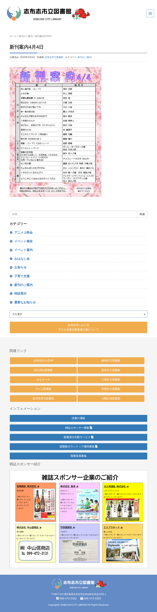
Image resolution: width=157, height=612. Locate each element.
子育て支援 (22, 276)
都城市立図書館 (110, 360)
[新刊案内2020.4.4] (55, 131)
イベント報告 (23, 241)
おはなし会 (22, 258)
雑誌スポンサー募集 (77, 427)
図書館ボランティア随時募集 (77, 446)
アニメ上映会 (23, 232)
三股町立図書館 (110, 379)
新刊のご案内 (26, 36)
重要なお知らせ (25, 302)
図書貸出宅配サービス (77, 437)
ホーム (13, 36)
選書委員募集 (78, 455)
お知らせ (20, 267)
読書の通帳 (78, 418)
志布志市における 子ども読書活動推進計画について (78, 327)
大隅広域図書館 (110, 398)
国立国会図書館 (43, 370)
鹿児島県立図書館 (43, 398)
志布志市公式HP (43, 360)
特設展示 (20, 293)
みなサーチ (43, 379)
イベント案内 (23, 249)
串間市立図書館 (110, 388)
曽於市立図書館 (110, 370)
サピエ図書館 (43, 388)
